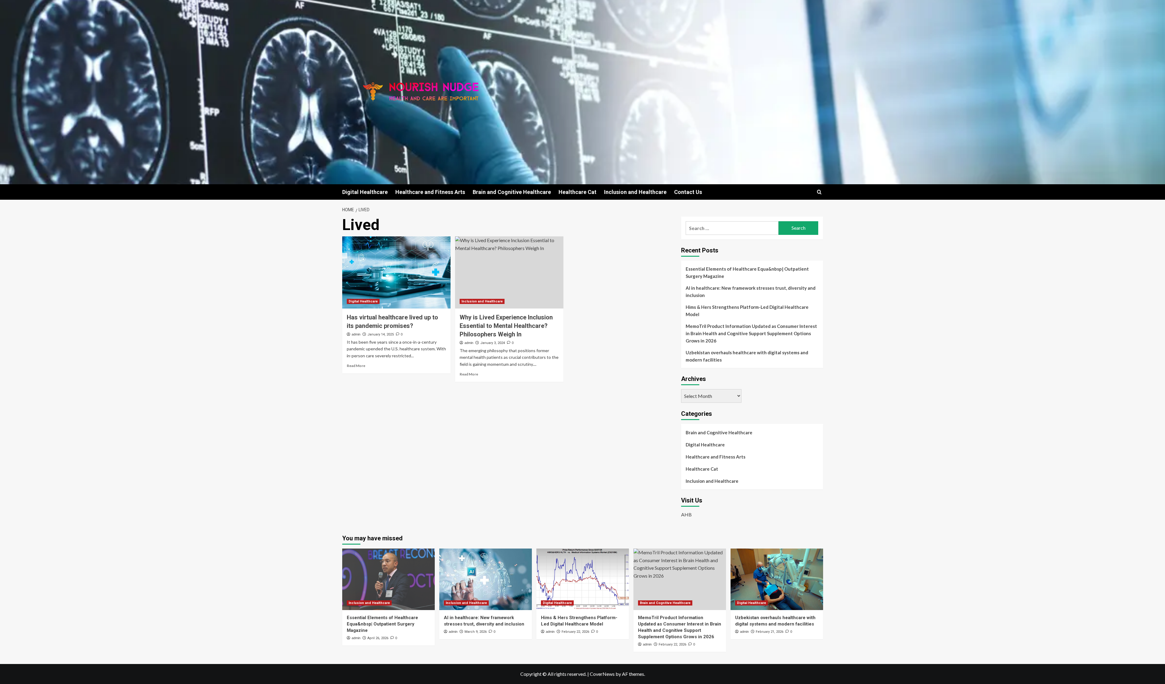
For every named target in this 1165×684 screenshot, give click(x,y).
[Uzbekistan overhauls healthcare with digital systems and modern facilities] (777, 579)
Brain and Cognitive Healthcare (512, 192)
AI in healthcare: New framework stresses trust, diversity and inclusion (751, 291)
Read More (356, 365)
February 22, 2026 (575, 632)
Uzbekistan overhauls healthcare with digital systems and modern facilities (747, 356)
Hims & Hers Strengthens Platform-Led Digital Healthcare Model (747, 310)
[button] (819, 192)
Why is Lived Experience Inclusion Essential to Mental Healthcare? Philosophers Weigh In (506, 326)
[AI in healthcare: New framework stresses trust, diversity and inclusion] (485, 579)
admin (356, 334)
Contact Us (688, 192)
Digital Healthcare (365, 192)
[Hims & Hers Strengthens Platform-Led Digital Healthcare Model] (582, 579)
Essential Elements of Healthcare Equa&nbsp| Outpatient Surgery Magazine (747, 272)
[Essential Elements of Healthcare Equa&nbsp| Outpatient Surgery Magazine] (388, 579)
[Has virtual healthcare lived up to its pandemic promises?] (396, 272)
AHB (686, 514)
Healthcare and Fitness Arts (430, 192)
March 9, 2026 (475, 632)
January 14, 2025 (380, 334)
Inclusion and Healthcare (635, 192)
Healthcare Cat (577, 192)
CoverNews (602, 674)
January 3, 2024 (492, 343)
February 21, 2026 (769, 632)
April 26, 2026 (377, 638)
